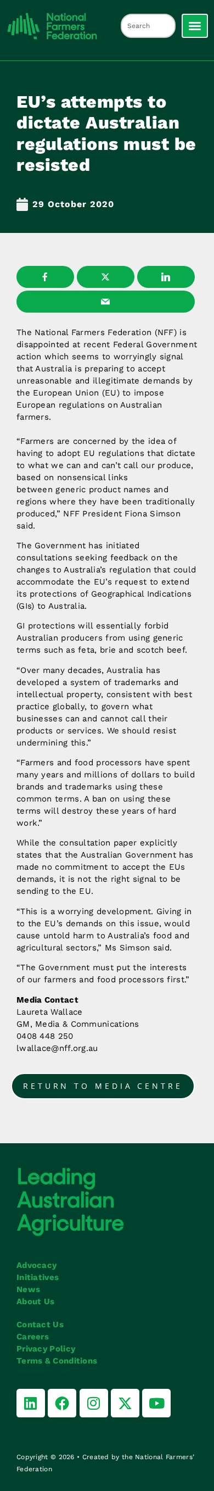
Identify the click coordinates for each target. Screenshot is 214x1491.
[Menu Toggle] (195, 26)
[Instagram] (94, 1403)
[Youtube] (156, 1403)
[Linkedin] (30, 1403)
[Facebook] (62, 1403)
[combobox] (148, 26)
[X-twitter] (125, 1403)
